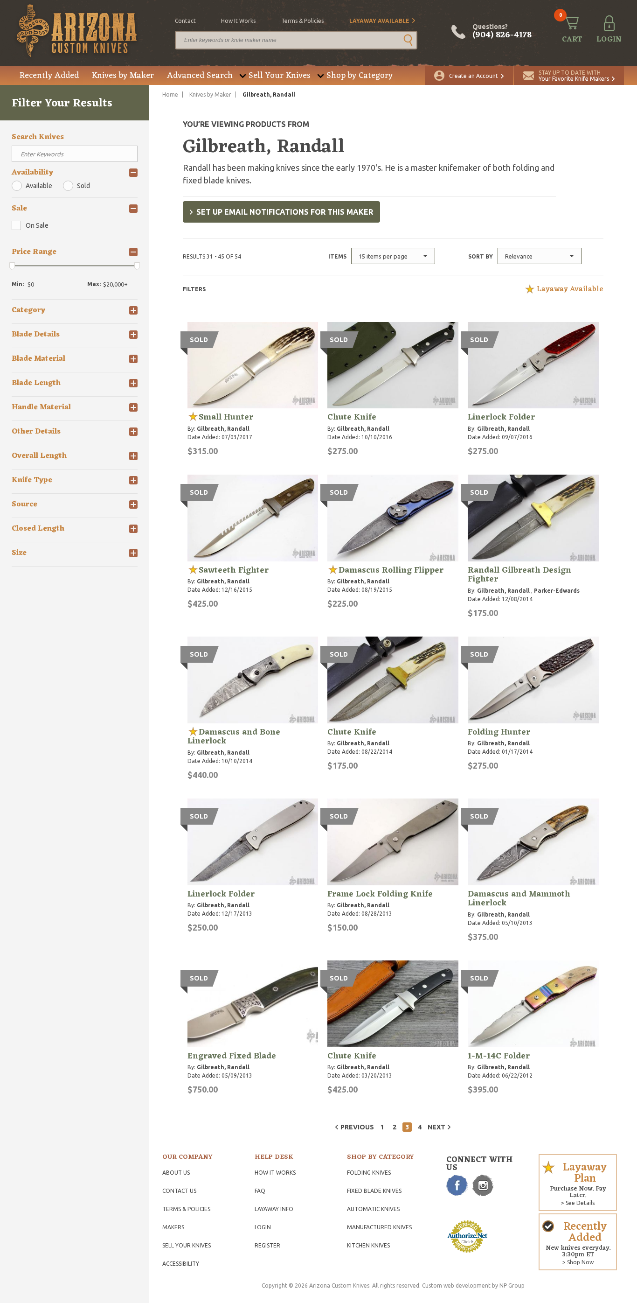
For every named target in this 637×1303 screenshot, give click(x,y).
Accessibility (180, 1264)
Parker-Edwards (557, 591)
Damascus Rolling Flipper (391, 570)
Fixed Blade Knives (374, 1191)
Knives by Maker (123, 75)
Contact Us (179, 1191)
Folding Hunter (499, 732)
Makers (173, 1227)
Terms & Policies (186, 1209)
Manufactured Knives (379, 1227)
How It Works (275, 1173)
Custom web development (456, 1285)
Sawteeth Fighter (234, 570)
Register (267, 1245)
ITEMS (337, 256)
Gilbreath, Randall (223, 429)
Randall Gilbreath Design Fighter (519, 575)
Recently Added (49, 75)
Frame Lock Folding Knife (380, 894)
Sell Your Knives (280, 75)
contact (185, 21)
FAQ (260, 1191)
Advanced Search (200, 75)
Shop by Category (359, 75)
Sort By (480, 256)
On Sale (37, 225)
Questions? (502, 32)
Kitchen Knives (368, 1245)
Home (170, 94)
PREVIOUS (357, 1127)
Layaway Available (379, 21)
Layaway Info (274, 1209)
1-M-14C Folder (499, 1056)
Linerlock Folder (501, 417)
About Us (176, 1173)
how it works (238, 21)
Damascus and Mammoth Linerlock (519, 899)
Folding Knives (369, 1173)
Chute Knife (351, 417)
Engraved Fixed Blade (231, 1056)
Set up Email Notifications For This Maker (284, 212)
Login (263, 1227)
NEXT (436, 1127)
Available (39, 185)
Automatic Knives (373, 1209)
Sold (83, 185)
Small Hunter (226, 417)
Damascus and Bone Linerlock (233, 737)
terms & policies (302, 21)
